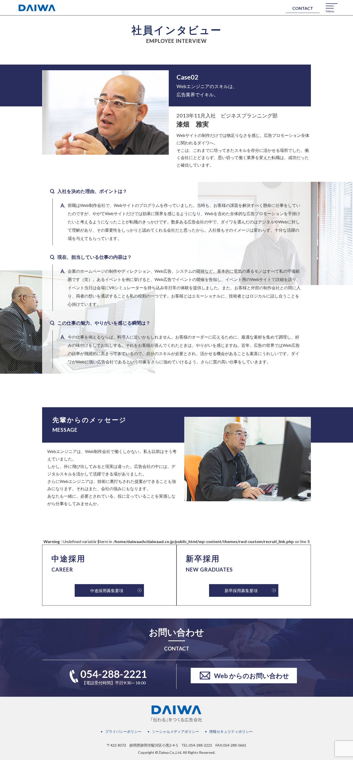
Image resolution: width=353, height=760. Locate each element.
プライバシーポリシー (123, 731)
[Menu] (330, 6)
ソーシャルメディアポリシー (175, 731)
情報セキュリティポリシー (231, 731)
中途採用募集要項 (106, 590)
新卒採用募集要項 (241, 590)
